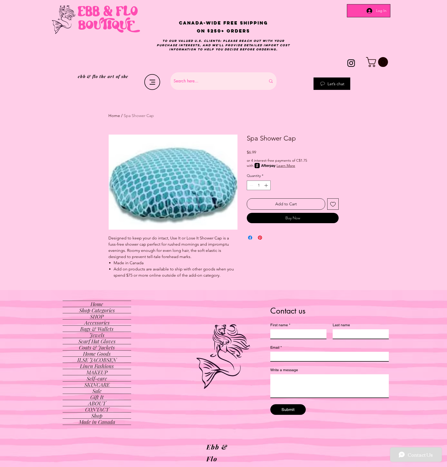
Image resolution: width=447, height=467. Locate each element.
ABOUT (97, 403)
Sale (97, 391)
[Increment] (266, 185)
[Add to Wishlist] (333, 204)
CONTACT (97, 409)
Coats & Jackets (97, 347)
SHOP (97, 316)
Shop (96, 415)
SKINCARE (97, 384)
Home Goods (97, 353)
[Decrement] (251, 185)
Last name (341, 325)
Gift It (97, 397)
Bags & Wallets (97, 329)
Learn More (286, 165)
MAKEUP (97, 372)
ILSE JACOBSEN (96, 360)
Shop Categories (97, 310)
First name (280, 325)
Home (114, 115)
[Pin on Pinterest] (260, 238)
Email (276, 347)
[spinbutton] (258, 185)
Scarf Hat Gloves (97, 341)
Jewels (97, 335)
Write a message (284, 370)
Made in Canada (97, 422)
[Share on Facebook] (250, 238)
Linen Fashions (97, 366)
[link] (378, 62)
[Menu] (152, 82)
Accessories (97, 322)
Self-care (97, 378)
